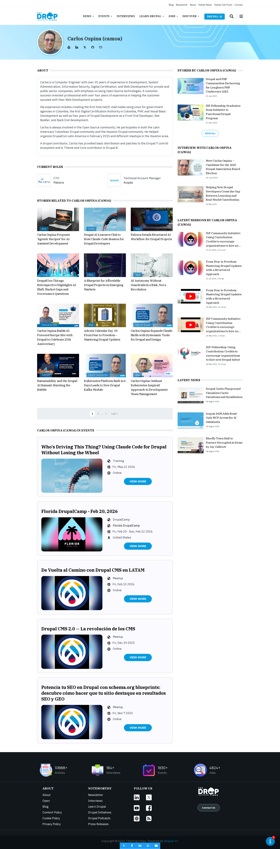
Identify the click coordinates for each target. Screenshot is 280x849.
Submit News (205, 4)
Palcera (58, 182)
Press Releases (98, 824)
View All (210, 133)
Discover (189, 16)
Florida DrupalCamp (126, 525)
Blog (171, 4)
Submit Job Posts (223, 4)
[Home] (47, 16)
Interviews (126, 16)
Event (91, 229)
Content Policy (52, 812)
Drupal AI (214, 16)
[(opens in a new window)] (69, 47)
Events (104, 16)
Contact (238, 4)
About (193, 4)
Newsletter (182, 4)
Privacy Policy (51, 824)
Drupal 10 (171, 841)
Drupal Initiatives (99, 812)
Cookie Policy (51, 818)
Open (46, 801)
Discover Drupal (49, 325)
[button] (124, 846)
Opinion (46, 375)
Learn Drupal (150, 16)
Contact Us (208, 807)
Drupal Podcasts (99, 818)
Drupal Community (98, 375)
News (87, 16)
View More (138, 481)
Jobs (171, 16)
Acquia (128, 182)
